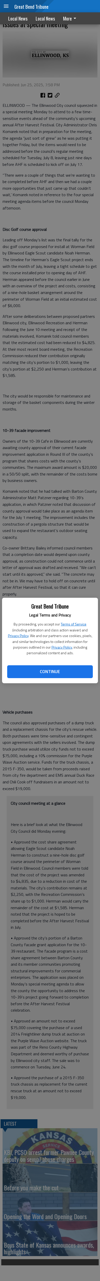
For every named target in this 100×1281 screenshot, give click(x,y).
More (67, 18)
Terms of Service (73, 624)
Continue (50, 671)
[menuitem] (71, 18)
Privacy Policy (18, 635)
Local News (17, 18)
